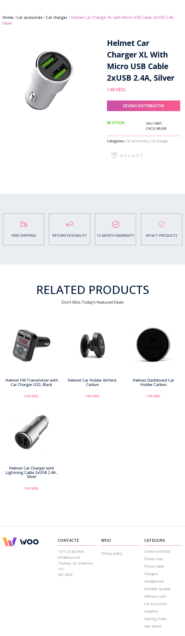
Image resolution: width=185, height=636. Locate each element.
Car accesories (30, 17)
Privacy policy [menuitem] (111, 553)
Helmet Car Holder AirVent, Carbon (92, 382)
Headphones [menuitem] (154, 581)
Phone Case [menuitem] (153, 559)
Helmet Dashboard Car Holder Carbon (153, 382)
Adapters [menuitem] (151, 611)
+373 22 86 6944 (71, 551)
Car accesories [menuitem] (155, 603)
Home (7, 17)
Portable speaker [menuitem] (157, 588)
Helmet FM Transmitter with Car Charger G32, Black (31, 382)
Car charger (56, 17)
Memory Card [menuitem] (155, 596)
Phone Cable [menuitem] (154, 566)
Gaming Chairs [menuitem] (155, 618)
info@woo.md (69, 557)
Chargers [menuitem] (151, 574)
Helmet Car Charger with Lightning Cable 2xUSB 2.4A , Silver (32, 472)
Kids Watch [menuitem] (153, 626)
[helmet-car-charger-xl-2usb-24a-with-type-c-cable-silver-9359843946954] (47, 80)
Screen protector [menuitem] (157, 551)
